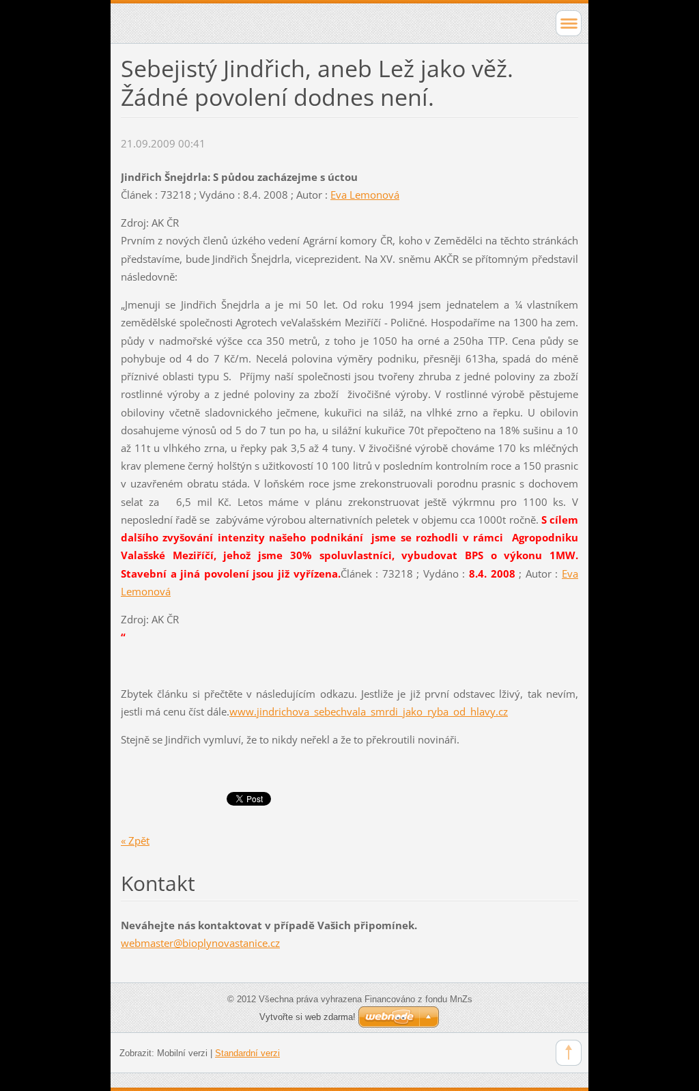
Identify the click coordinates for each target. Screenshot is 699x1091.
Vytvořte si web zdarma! (307, 1017)
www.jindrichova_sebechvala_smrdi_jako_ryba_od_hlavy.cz (368, 711)
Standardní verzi (247, 1053)
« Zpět (135, 840)
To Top (569, 1053)
